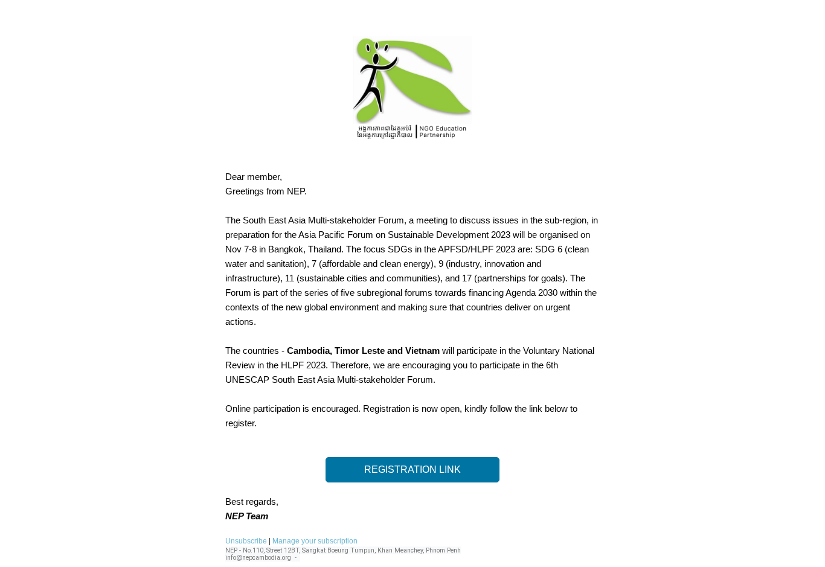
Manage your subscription (315, 541)
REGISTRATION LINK (412, 469)
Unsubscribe (246, 541)
